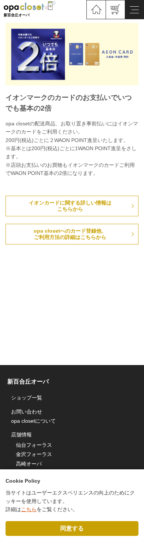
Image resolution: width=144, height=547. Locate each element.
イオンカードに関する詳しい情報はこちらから (70, 206)
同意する (72, 528)
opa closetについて (33, 421)
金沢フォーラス (34, 454)
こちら (29, 509)
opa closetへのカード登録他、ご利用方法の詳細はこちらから (70, 234)
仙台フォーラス (34, 445)
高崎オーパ (29, 464)
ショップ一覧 (26, 398)
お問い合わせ (26, 412)
